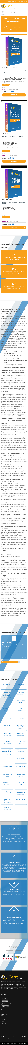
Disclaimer (4, 1023)
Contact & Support (12, 1)
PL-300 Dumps (5, 1001)
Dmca (3, 1021)
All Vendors (4, 1017)
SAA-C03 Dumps (5, 1006)
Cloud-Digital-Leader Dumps (7, 1003)
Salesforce (5, 13)
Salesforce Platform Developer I (16, 13)
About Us (3, 1019)
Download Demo (6, 84)
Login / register (21, 1)
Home (2, 11)
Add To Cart (13, 95)
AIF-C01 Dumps (5, 998)
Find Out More (5, 661)
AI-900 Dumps (4, 1008)
